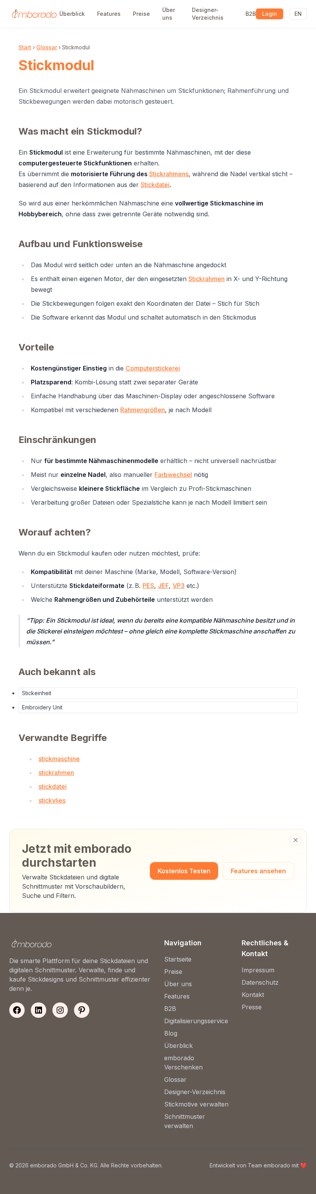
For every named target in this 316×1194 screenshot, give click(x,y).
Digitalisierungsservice (196, 1021)
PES (148, 585)
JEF (163, 585)
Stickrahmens (168, 174)
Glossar (46, 47)
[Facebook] (17, 1010)
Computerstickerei (153, 368)
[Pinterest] (81, 1010)
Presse (252, 1007)
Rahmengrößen (142, 410)
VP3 (179, 585)
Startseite (178, 959)
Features (109, 13)
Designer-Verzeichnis (208, 14)
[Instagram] (60, 1010)
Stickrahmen (206, 279)
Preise (141, 13)
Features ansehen (258, 871)
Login (269, 13)
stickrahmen (56, 772)
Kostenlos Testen (184, 871)
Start (24, 47)
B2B (250, 13)
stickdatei (53, 786)
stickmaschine (59, 759)
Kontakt (253, 995)
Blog (170, 1033)
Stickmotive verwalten (196, 1104)
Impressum (258, 970)
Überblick (72, 13)
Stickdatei (155, 185)
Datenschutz (260, 982)
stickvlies (52, 800)
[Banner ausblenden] (295, 840)
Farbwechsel (173, 474)
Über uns (168, 14)
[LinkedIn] (38, 1010)
